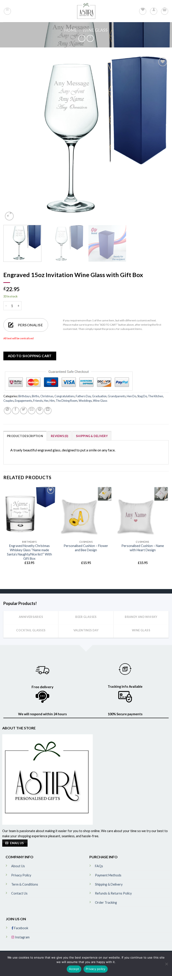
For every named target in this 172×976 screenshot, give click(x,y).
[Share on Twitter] (23, 410)
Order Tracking (106, 902)
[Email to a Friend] (31, 410)
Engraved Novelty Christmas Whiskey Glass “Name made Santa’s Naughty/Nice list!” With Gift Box (29, 552)
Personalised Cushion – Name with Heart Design (142, 548)
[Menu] (7, 11)
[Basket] (164, 11)
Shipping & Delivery (92, 436)
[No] (166, 965)
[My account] (153, 11)
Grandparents (117, 396)
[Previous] (12, 139)
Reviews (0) (59, 436)
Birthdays (24, 396)
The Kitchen (155, 396)
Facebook (20, 928)
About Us (18, 866)
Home (70, 30)
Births (35, 396)
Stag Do (142, 396)
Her (46, 400)
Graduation (99, 396)
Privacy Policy (21, 875)
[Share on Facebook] (15, 410)
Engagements (23, 400)
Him (52, 400)
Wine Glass (95, 30)
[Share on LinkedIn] (48, 410)
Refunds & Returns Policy (113, 893)
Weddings (85, 400)
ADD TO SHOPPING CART (30, 356)
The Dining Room (66, 400)
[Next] (160, 139)
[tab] (25, 435)
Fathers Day (83, 396)
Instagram (22, 937)
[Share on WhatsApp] (7, 410)
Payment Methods (108, 875)
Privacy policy (95, 969)
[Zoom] (9, 216)
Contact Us (19, 893)
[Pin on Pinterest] (39, 410)
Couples (8, 400)
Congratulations (64, 396)
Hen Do (131, 396)
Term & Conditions (24, 884)
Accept (74, 969)
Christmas (46, 396)
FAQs (99, 866)
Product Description (25, 436)
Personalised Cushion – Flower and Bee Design (86, 548)
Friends (38, 400)
